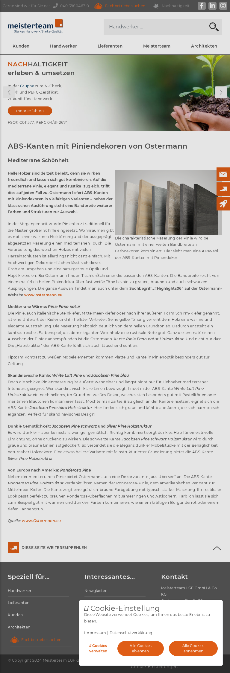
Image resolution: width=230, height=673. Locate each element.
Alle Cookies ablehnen (141, 648)
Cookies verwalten (98, 648)
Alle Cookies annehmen (193, 648)
